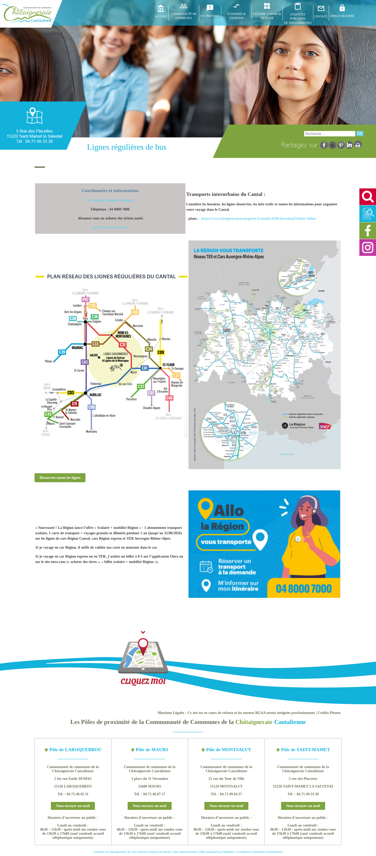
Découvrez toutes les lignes (60, 478)
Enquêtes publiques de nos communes (298, 18)
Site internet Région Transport (110, 200)
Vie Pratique (210, 15)
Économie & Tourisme (236, 16)
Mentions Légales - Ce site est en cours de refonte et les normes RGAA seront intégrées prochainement (236, 713)
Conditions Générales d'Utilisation (260, 851)
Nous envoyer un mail (73, 806)
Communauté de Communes (183, 16)
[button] (367, 196)
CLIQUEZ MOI (142, 681)
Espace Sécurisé (342, 15)
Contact (320, 16)
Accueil (161, 16)
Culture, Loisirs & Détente (267, 16)
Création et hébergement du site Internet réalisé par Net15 (132, 851)
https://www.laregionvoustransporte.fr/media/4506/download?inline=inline (258, 218)
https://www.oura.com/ (110, 227)
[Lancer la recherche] (360, 133)
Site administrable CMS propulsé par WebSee (203, 851)
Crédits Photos (329, 713)
